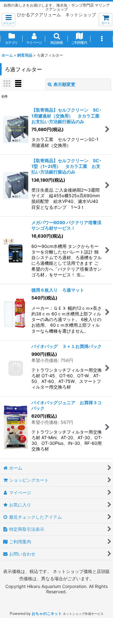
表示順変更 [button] (64, 84)
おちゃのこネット (47, 613)
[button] (8, 19)
